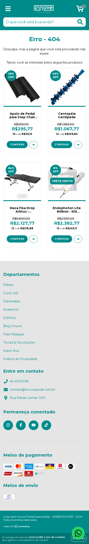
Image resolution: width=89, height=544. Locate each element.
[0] (80, 10)
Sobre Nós (11, 351)
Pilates (8, 285)
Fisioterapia (11, 301)
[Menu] (8, 8)
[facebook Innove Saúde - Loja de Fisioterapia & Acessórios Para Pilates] (21, 425)
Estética (9, 318)
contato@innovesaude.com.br (32, 390)
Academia (10, 309)
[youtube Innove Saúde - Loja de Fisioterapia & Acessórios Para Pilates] (33, 425)
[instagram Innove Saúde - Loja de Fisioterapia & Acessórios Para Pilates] (8, 425)
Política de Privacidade (20, 359)
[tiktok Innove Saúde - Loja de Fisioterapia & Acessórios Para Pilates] (46, 425)
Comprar (62, 144)
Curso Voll (10, 293)
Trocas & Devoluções (19, 342)
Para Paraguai (13, 334)
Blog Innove (12, 326)
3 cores (22, 196)
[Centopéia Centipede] (78, 145)
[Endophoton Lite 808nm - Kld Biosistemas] (78, 239)
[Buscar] (80, 22)
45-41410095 (19, 381)
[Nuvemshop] (16, 527)
